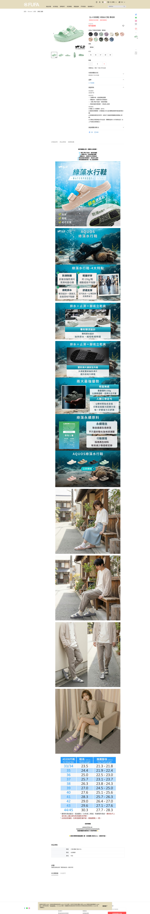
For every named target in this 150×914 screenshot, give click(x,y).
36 (95, 55)
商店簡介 (60, 911)
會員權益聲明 (86, 913)
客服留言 (85, 911)
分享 (91, 132)
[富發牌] (33, 4)
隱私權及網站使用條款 (63, 913)
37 (100, 55)
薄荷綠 (91, 47)
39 (110, 55)
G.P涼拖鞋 (91, 83)
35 (90, 55)
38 (105, 55)
